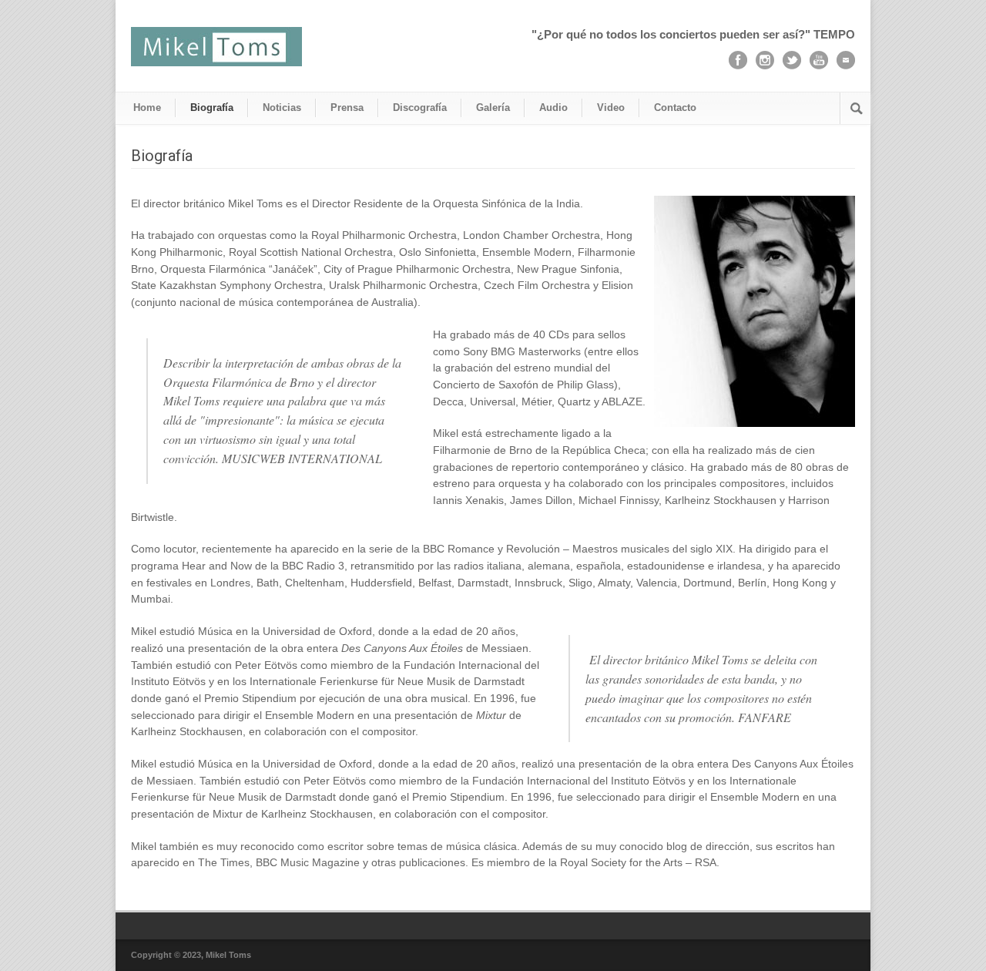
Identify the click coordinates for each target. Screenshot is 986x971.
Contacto (675, 107)
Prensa (347, 107)
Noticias (282, 107)
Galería (493, 107)
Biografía (211, 107)
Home (147, 107)
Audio (553, 107)
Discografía (420, 107)
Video (611, 107)
